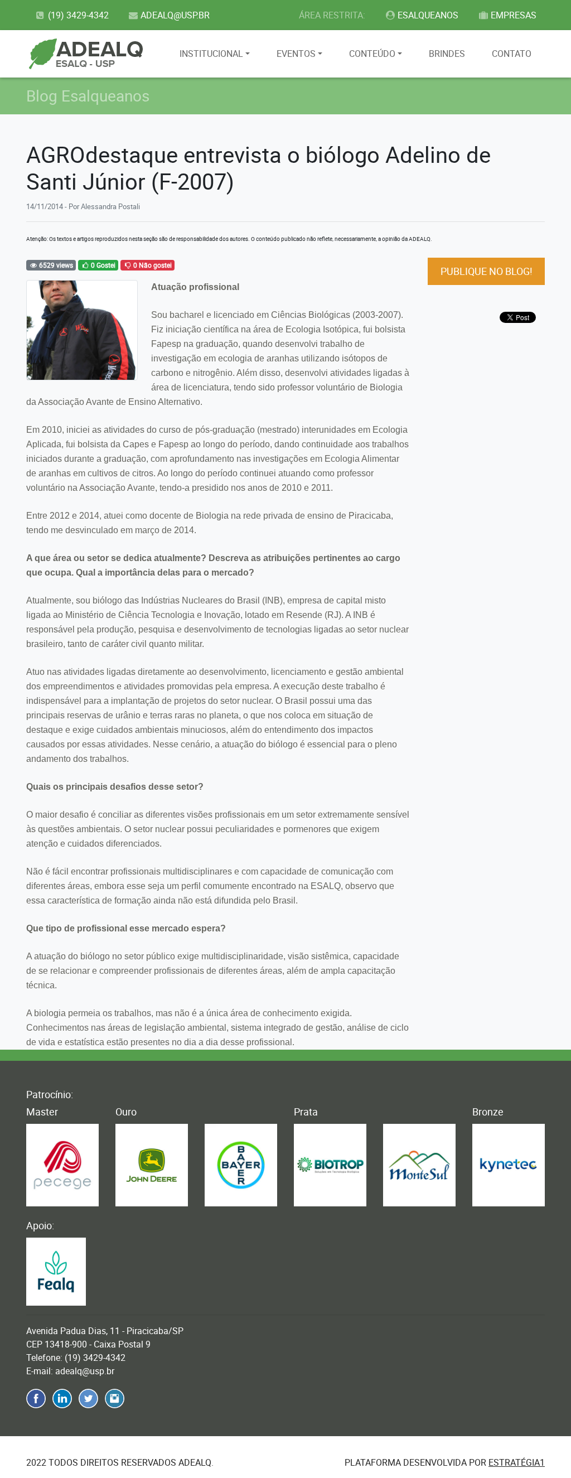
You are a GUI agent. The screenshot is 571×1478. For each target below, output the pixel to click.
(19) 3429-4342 (78, 15)
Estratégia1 (516, 1462)
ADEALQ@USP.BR (175, 15)
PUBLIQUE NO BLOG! (487, 271)
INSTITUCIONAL (211, 53)
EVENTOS (296, 53)
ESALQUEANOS (428, 15)
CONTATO (511, 53)
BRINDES (447, 53)
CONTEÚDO (372, 53)
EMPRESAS (513, 15)
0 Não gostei (152, 264)
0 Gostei (102, 264)
